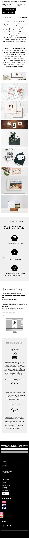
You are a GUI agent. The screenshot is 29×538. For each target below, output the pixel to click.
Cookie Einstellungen (6, 490)
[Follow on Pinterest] (10, 525)
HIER (20, 7)
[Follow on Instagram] (6, 525)
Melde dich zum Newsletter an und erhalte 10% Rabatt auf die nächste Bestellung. (14, 446)
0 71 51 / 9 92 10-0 (7, 315)
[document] (15, 7)
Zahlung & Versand (6, 485)
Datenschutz (4, 488)
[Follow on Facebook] (3, 525)
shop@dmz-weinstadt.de (7, 471)
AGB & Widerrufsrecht (6, 484)
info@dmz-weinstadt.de (8, 312)
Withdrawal (5, 493)
